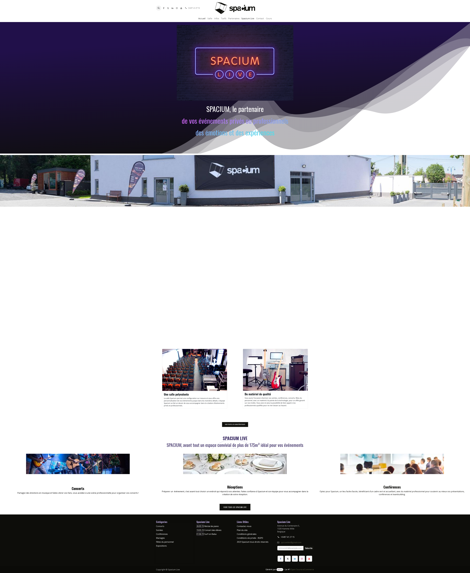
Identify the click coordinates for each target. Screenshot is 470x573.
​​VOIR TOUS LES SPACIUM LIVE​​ (235, 507)
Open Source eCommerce (302, 569)
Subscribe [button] (308, 548)
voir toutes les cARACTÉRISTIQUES (235, 424)
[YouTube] (181, 8)
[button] (158, 8)
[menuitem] (201, 18)
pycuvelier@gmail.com (291, 542)
